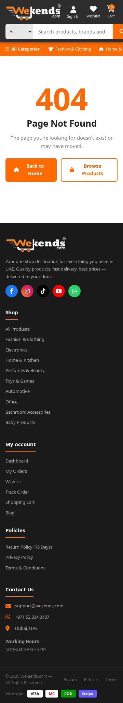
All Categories (25, 49)
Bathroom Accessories (28, 412)
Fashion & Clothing (73, 49)
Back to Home (35, 170)
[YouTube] (59, 291)
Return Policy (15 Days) (28, 547)
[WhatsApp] (74, 291)
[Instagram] (27, 291)
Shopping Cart (20, 502)
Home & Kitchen (22, 360)
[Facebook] (11, 291)
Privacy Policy (19, 557)
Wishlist (13, 482)
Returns (91, 680)
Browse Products (92, 170)
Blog (10, 513)
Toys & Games (19, 381)
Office (11, 402)
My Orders (16, 471)
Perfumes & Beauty (25, 370)
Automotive (17, 391)
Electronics (16, 350)
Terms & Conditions (25, 568)
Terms (112, 680)
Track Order (17, 492)
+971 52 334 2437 (32, 617)
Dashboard (16, 461)
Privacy (70, 680)
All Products (17, 329)
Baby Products (20, 422)
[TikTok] (43, 291)
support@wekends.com (39, 606)
